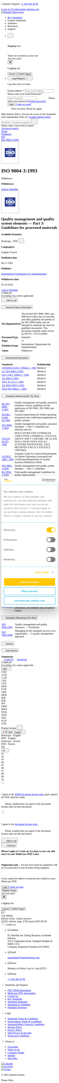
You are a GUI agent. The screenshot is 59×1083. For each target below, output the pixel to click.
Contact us (13, 996)
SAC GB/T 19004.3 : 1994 (15, 375)
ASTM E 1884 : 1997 (8, 458)
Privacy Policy (15, 1030)
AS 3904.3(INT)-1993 (13, 385)
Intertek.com (33, 9)
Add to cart (11, 300)
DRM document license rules (29, 794)
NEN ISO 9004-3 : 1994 (14, 389)
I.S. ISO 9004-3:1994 (12, 371)
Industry (9, 644)
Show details (42, 572)
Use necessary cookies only (29, 600)
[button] (6, 669)
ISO (3, 137)
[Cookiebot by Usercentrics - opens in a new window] (42, 480)
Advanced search (9, 128)
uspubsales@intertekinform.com (23, 957)
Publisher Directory (17, 1007)
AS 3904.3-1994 (10, 378)
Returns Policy (15, 1027)
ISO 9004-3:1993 (10, 139)
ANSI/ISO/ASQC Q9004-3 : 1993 (19, 368)
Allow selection (29, 591)
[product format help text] (20, 727)
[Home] (12, 12)
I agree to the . (20, 824)
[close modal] (10, 62)
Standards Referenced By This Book (22, 396)
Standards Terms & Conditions (23, 1018)
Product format (9, 728)
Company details (16, 1052)
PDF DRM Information (19, 990)
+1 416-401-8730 (29, 4)
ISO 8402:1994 (7, 626)
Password (31, 98)
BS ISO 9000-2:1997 (6, 407)
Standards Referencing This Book (20, 618)
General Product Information (18, 307)
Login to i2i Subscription (13, 9)
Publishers (6, 134)
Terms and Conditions (18, 1035)
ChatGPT (8, 659)
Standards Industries (18, 1001)
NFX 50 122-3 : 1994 (12, 382)
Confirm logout (24, 74)
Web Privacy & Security (20, 1033)
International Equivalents (16, 358)
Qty (3, 747)
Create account (16, 887)
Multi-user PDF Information (21, 993)
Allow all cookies (29, 581)
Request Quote (9, 890)
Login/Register (18, 78)
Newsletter (13, 1047)
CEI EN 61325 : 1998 (6, 441)
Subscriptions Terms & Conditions (25, 1021)
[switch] (50, 539)
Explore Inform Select (40, 117)
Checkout (10, 845)
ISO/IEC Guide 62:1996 (6, 417)
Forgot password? (37, 101)
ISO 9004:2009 (7, 633)
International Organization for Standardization (24, 274)
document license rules (26, 824)
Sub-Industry (11, 650)
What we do (14, 1049)
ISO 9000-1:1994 (7, 426)
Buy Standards (15, 17)
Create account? (23, 104)
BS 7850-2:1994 (6, 473)
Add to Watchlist (9, 189)
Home (4, 131)
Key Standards (15, 999)
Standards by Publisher (19, 1004)
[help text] (21, 240)
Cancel (12, 74)
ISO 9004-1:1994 (7, 467)
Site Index (13, 1058)
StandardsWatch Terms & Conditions (26, 1024)
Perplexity (22, 659)
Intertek (11, 1055)
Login (11, 104)
